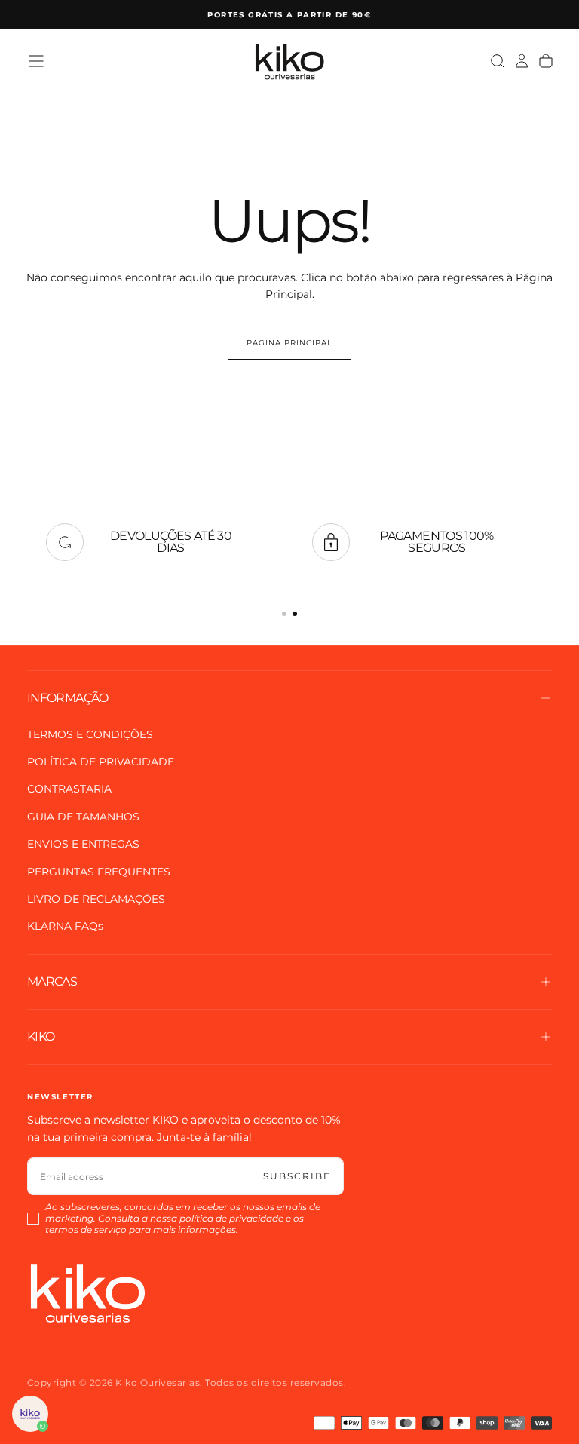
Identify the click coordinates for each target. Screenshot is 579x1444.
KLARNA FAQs (65, 926)
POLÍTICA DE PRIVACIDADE (100, 761)
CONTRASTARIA (69, 789)
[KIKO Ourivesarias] (87, 1292)
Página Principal (289, 343)
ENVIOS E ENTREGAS (83, 844)
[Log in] (522, 61)
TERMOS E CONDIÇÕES (90, 734)
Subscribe (297, 1176)
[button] (36, 61)
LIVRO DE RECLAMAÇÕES (96, 899)
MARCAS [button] (52, 981)
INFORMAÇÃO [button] (68, 698)
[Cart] (546, 61)
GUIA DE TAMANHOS (83, 816)
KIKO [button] (40, 1036)
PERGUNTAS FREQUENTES (98, 871)
